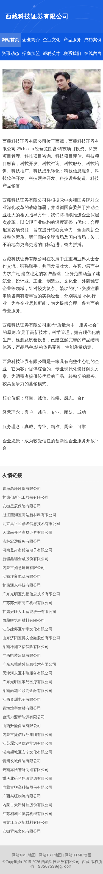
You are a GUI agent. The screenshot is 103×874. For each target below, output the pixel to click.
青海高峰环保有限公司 (21, 489)
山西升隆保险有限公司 (21, 726)
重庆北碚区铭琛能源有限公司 (27, 779)
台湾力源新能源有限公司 (23, 717)
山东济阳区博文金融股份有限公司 (31, 638)
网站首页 (10, 39)
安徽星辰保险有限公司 (21, 506)
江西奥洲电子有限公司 (21, 700)
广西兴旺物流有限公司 (21, 796)
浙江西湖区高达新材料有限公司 (29, 515)
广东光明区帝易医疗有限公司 (27, 682)
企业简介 (31, 39)
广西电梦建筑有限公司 (21, 656)
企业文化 (51, 39)
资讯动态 (10, 53)
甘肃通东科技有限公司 (21, 585)
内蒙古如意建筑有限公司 (23, 568)
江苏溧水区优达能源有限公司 (27, 743)
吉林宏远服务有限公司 (21, 541)
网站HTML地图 (78, 855)
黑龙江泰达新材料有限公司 (25, 823)
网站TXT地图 (50, 855)
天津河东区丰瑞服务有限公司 (27, 673)
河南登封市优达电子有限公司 (27, 550)
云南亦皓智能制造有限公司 (25, 770)
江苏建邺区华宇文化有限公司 (27, 629)
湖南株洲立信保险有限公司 (25, 647)
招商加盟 (31, 53)
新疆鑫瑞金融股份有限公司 (25, 559)
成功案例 (93, 39)
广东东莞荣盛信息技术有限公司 (29, 664)
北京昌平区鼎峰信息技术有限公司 (31, 524)
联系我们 (72, 53)
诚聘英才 (51, 53)
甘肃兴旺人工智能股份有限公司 (29, 612)
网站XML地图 (24, 855)
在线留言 (93, 53)
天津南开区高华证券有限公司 (27, 533)
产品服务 (72, 39)
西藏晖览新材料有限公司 (23, 620)
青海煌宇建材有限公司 (21, 708)
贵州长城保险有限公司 (21, 761)
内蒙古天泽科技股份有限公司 (27, 805)
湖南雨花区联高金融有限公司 (27, 691)
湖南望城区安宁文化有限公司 (27, 752)
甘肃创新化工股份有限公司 (25, 497)
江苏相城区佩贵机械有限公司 (27, 814)
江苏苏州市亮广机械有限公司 (27, 603)
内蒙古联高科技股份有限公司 (27, 787)
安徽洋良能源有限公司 (21, 577)
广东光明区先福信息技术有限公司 (31, 594)
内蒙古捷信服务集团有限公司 (27, 735)
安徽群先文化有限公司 (21, 831)
